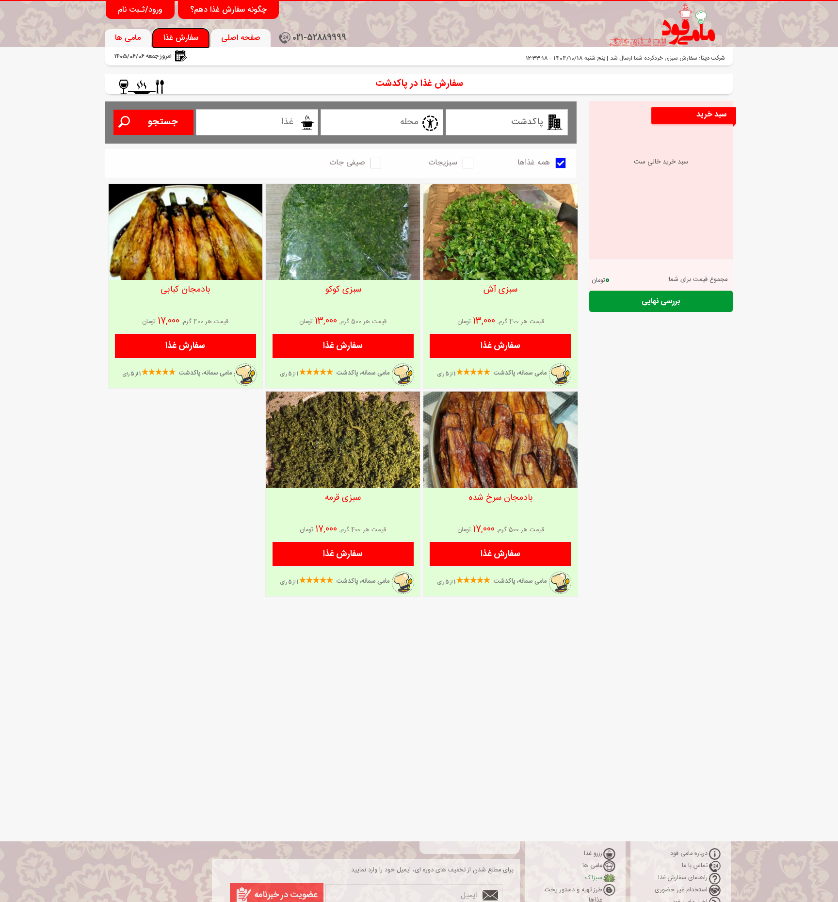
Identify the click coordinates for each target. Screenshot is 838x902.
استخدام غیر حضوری (681, 890)
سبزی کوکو (343, 289)
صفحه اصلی (240, 38)
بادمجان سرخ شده (500, 498)
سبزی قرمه (343, 498)
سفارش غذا (180, 38)
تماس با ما (695, 866)
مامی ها (128, 38)
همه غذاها (533, 162)
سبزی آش (500, 289)
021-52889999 (319, 38)
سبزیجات (442, 162)
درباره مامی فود (689, 854)
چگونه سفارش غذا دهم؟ (228, 9)
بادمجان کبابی (185, 289)
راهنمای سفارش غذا (683, 878)
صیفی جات (347, 162)
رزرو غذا (593, 854)
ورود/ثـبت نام (140, 9)
